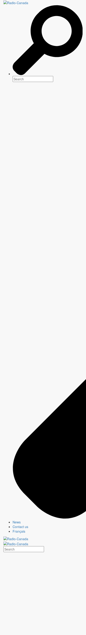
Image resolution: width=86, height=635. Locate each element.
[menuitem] (48, 522)
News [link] (17, 522)
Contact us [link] (20, 526)
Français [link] (19, 531)
